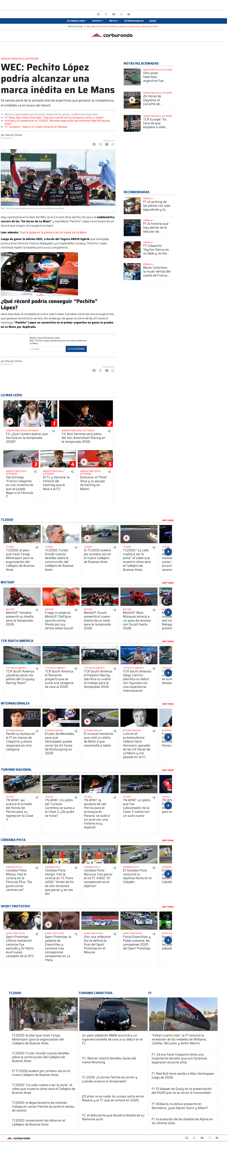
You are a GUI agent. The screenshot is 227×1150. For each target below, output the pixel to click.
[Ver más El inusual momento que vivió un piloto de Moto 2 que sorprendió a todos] (100, 718)
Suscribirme (76, 349)
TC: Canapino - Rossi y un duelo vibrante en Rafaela (35, 127)
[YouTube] (114, 14)
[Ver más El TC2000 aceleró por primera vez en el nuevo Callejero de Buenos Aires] (100, 534)
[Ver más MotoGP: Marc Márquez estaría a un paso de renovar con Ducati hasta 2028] (139, 597)
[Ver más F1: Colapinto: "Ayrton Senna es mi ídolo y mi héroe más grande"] (132, 249)
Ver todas (168, 520)
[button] (77, 21)
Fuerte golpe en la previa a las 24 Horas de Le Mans (53, 232)
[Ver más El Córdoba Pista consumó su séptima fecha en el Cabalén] (139, 854)
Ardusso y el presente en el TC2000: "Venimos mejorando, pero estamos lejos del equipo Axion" (57, 122)
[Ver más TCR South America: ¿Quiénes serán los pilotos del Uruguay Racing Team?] (22, 655)
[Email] (128, 14)
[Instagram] (121, 14)
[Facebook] (98, 14)
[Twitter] (106, 14)
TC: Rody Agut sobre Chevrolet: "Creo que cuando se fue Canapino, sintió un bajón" (54, 118)
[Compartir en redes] (53, 431)
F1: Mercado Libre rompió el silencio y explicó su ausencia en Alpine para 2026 (121, 26)
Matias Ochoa (13, 135)
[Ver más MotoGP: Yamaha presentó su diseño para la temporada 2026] (22, 597)
